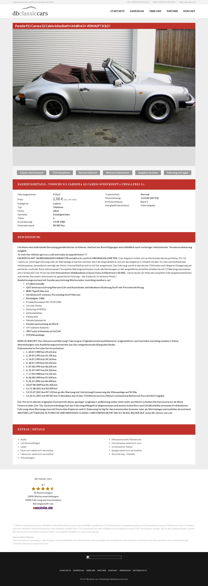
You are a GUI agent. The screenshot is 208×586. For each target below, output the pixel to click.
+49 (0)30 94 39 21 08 (139, 2)
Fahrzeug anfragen (177, 172)
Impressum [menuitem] (125, 570)
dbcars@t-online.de (187, 2)
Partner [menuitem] (172, 11)
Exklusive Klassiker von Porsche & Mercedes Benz (33, 2)
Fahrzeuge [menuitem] (137, 11)
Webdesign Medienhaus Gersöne (114, 579)
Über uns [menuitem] (155, 11)
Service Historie (88, 172)
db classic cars (92, 579)
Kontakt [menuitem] (189, 11)
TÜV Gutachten (61, 172)
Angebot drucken (148, 172)
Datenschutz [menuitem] (140, 570)
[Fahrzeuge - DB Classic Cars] (38, 11)
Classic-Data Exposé (31, 172)
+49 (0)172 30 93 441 (166, 2)
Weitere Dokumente (117, 172)
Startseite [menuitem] (117, 11)
